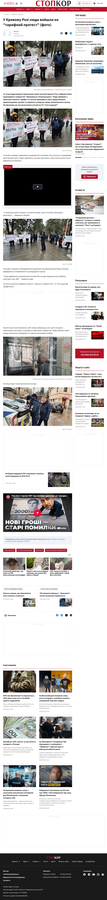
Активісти (6, 880)
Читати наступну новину (49, 589)
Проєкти (19, 9)
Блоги (47, 9)
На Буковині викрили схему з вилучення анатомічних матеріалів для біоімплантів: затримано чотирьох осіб (18, 794)
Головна (6, 14)
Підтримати (86, 3)
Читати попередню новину (13, 589)
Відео (28, 9)
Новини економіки (17, 14)
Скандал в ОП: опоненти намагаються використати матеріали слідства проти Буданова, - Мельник (86, 310)
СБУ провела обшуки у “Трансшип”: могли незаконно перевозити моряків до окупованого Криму (55, 596)
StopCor (16, 31)
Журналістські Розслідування (14, 877)
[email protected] (21, 896)
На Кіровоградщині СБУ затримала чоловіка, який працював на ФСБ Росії (24, 474)
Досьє (53, 9)
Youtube (7, 541)
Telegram (55, 539)
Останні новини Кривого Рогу (56, 550)
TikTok (26, 541)
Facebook (61, 539)
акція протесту (9, 550)
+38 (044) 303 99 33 (89, 354)
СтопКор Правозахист (25, 550)
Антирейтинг (86, 9)
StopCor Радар (75, 9)
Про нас (6, 871)
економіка (39, 550)
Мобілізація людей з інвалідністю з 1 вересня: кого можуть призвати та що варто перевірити (88, 45)
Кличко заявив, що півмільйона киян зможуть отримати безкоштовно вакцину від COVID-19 (18, 596)
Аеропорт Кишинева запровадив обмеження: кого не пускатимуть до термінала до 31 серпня (89, 63)
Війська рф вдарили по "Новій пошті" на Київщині (88, 327)
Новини (37, 9)
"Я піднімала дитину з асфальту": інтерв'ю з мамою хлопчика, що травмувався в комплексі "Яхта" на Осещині (87, 221)
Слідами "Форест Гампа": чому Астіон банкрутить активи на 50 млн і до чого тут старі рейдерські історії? (89, 378)
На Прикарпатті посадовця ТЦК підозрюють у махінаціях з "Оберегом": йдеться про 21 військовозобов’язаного (52, 745)
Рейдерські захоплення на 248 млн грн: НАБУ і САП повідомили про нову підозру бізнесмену (55, 793)
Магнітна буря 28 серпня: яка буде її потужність (87, 288)
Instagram (19, 541)
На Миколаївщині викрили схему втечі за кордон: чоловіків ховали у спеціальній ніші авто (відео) (54, 698)
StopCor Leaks (62, 9)
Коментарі (12, 615)
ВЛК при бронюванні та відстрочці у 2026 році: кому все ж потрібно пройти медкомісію (18, 698)
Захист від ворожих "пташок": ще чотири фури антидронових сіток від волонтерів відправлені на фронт (89, 148)
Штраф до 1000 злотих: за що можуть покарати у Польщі (19, 743)
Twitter (13, 541)
